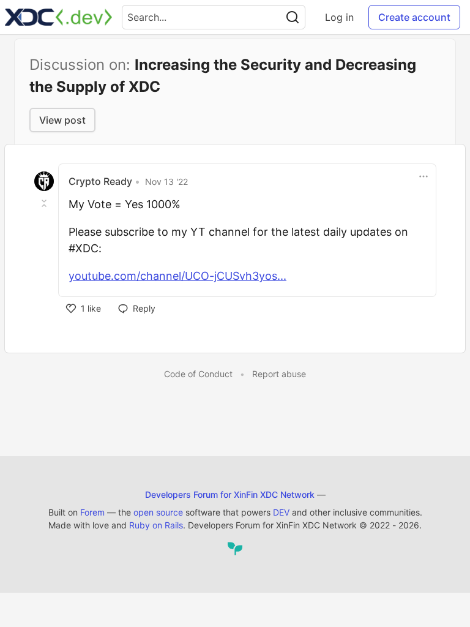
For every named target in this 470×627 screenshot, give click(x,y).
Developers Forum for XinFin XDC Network (230, 494)
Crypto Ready (100, 181)
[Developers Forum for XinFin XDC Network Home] (58, 17)
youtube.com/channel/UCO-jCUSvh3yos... (177, 275)
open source (158, 512)
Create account (414, 17)
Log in (339, 17)
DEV (281, 512)
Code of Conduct (198, 374)
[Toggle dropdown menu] (423, 176)
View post (62, 120)
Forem (92, 512)
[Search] (292, 17)
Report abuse (279, 374)
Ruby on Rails (156, 525)
